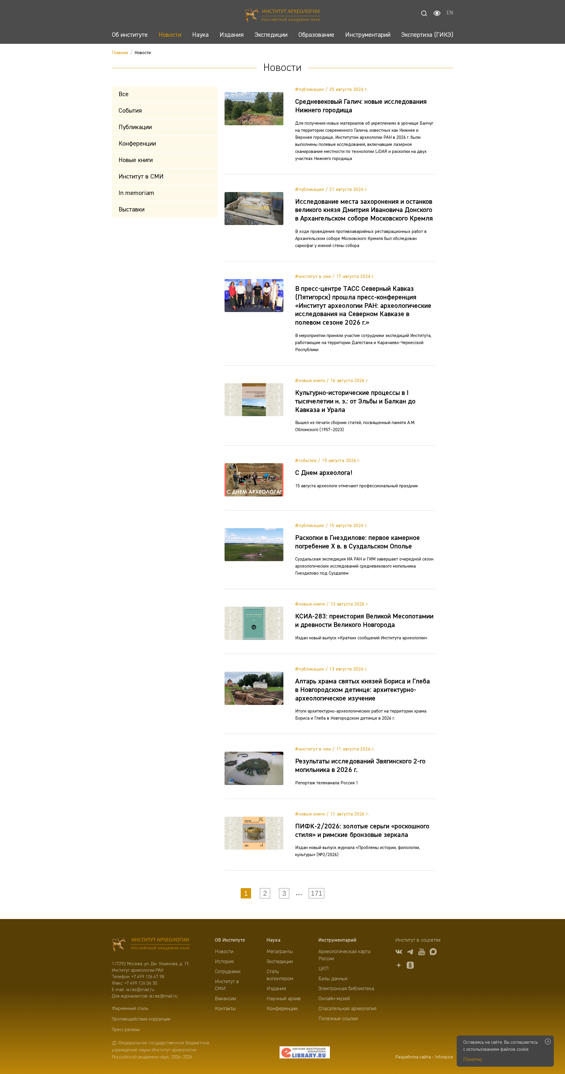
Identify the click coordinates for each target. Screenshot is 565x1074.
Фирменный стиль (130, 1008)
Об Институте (230, 940)
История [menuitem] (224, 961)
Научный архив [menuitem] (284, 998)
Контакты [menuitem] (225, 1008)
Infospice (444, 1057)
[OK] (410, 966)
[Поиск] (424, 13)
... (299, 893)
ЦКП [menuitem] (323, 968)
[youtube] (421, 952)
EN (449, 13)
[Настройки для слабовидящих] (437, 13)
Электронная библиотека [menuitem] (346, 988)
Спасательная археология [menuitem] (347, 1008)
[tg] (410, 952)
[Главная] (282, 15)
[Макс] (433, 952)
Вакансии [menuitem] (225, 998)
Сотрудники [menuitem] (227, 971)
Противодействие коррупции (141, 1019)
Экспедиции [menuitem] (280, 961)
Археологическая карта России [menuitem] (344, 955)
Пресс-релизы (126, 1030)
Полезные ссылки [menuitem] (338, 1018)
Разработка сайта (413, 1057)
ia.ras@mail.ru (140, 990)
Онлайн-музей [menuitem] (334, 998)
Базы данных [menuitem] (333, 978)
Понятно (472, 1059)
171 (316, 893)
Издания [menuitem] (276, 988)
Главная (120, 53)
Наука (273, 940)
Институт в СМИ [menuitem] (227, 985)
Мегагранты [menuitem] (280, 951)
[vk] (398, 952)
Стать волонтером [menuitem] (280, 975)
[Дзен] (398, 966)
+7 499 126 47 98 (148, 977)
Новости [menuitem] (224, 951)
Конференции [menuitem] (282, 1008)
